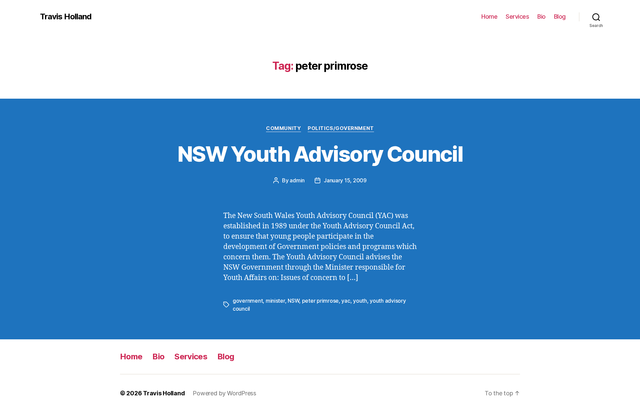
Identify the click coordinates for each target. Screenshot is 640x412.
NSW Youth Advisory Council (320, 154)
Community (283, 128)
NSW (293, 300)
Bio (541, 16)
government (248, 300)
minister (275, 300)
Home (489, 16)
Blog (560, 16)
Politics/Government (341, 128)
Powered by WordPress (224, 393)
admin (297, 180)
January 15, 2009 (345, 180)
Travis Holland (65, 17)
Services (517, 16)
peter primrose (320, 300)
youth (360, 300)
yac (345, 300)
